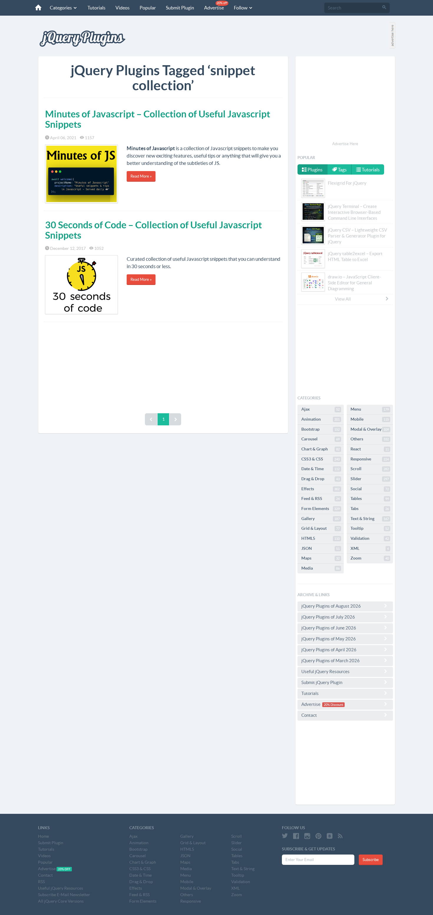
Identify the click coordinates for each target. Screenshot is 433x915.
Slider (370, 478)
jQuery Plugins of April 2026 (328, 649)
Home (43, 836)
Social (370, 488)
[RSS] (340, 836)
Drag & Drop (320, 478)
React (370, 449)
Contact (309, 715)
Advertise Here (345, 144)
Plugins (315, 169)
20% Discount (333, 704)
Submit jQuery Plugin (321, 682)
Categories (61, 7)
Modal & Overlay (370, 429)
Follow (241, 7)
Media (320, 568)
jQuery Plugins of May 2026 (328, 638)
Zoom (370, 558)
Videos (122, 7)
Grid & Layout (320, 528)
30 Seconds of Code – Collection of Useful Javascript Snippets (153, 229)
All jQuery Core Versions (61, 901)
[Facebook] (296, 836)
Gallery (320, 518)
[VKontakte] (330, 836)
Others (370, 439)
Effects (320, 488)
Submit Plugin (180, 7)
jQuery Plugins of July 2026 (328, 616)
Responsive (370, 459)
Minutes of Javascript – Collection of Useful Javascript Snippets (157, 119)
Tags (342, 169)
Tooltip (370, 528)
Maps (320, 558)
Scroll (370, 468)
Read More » (141, 176)
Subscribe (371, 859)
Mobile (370, 419)
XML (370, 548)
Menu (370, 409)
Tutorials (96, 7)
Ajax (320, 409)
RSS (41, 881)
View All (343, 298)
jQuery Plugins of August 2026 (331, 606)
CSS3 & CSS (320, 459)
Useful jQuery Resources (325, 671)
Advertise (215, 5)
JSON (320, 548)
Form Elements (320, 508)
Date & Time (320, 468)
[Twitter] (285, 836)
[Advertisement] (163, 366)
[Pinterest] (318, 836)
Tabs (370, 508)
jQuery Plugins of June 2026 (328, 627)
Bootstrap (320, 429)
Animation (320, 419)
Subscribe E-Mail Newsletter (64, 894)
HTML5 (320, 538)
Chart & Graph (320, 449)
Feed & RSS (320, 498)
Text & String (370, 518)
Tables (370, 498)
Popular (148, 7)
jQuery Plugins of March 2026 (330, 660)
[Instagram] (307, 836)
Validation (370, 538)
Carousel (320, 439)
